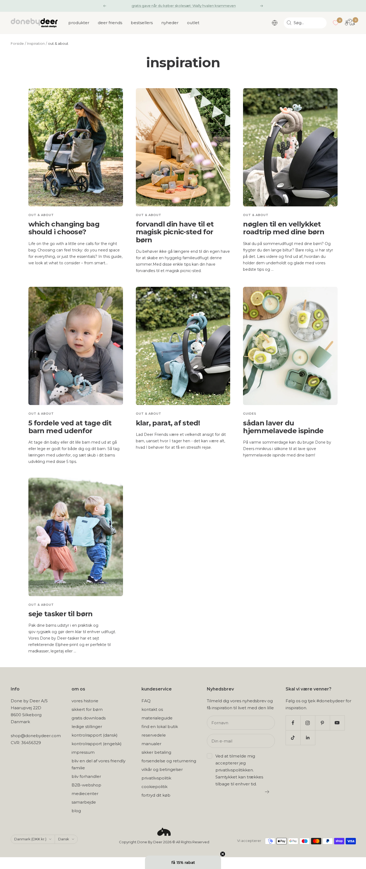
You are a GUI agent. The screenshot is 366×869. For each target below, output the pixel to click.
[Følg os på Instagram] (307, 722)
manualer (151, 743)
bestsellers (142, 22)
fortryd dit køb (155, 795)
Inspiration (36, 43)
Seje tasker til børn (60, 614)
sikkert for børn (87, 709)
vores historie (85, 700)
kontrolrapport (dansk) (95, 735)
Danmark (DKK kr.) (30, 839)
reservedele (153, 735)
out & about (41, 215)
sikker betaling (156, 752)
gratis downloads (89, 718)
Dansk (63, 839)
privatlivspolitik (156, 778)
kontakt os (152, 709)
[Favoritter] (335, 22)
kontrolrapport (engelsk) (97, 743)
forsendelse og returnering (168, 760)
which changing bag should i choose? (63, 228)
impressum (83, 752)
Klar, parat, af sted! (168, 423)
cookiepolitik (154, 786)
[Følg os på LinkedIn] (307, 737)
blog (76, 810)
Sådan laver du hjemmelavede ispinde (283, 427)
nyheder (169, 22)
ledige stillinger (87, 726)
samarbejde (84, 802)
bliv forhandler (86, 776)
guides (249, 413)
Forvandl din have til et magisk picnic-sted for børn (175, 232)
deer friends (110, 22)
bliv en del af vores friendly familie (98, 764)
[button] (183, 862)
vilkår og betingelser (162, 769)
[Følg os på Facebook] (293, 722)
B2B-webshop (86, 785)
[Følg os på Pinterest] (322, 722)
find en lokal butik (159, 726)
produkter (78, 22)
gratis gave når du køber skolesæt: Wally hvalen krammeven (184, 5)
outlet (193, 22)
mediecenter (85, 793)
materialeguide (157, 718)
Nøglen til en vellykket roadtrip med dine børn (283, 228)
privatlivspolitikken (234, 770)
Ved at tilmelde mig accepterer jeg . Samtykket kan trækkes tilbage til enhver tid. (239, 769)
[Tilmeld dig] (267, 792)
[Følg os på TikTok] (293, 737)
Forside (17, 43)
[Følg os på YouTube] (337, 722)
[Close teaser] (222, 854)
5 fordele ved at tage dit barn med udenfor (70, 427)
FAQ (146, 700)
